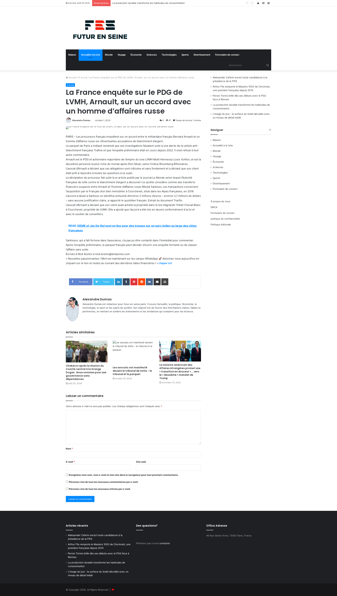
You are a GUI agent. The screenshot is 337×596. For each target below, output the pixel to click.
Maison (72, 54)
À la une (82, 77)
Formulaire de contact (227, 54)
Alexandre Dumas (81, 120)
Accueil (72, 77)
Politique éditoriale (221, 224)
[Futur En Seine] (98, 27)
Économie (136, 54)
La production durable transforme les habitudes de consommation (148, 3)
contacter (165, 543)
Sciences (152, 54)
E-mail (70, 461)
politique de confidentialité (225, 218)
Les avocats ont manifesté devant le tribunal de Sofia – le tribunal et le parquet (132, 371)
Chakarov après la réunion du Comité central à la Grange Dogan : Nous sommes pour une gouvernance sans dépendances (86, 372)
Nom (69, 448)
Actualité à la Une (90, 54)
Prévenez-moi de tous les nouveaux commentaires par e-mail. (103, 482)
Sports (185, 54)
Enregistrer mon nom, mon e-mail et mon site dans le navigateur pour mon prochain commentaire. (124, 475)
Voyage (122, 54)
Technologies (169, 54)
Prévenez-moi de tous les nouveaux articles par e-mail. (100, 489)
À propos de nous (220, 201)
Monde (109, 54)
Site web (141, 461)
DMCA (214, 207)
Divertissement (202, 54)
